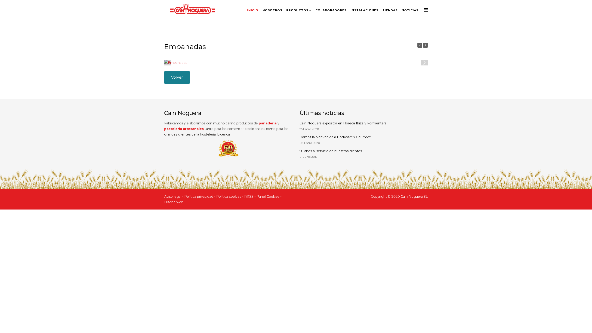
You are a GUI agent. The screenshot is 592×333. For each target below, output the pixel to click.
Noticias (410, 10)
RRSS (248, 196)
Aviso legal (172, 196)
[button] (424, 62)
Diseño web (173, 202)
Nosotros (272, 10)
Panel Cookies (267, 196)
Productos (297, 10)
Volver (177, 77)
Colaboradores (330, 10)
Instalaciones (364, 10)
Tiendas (390, 10)
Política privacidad (198, 196)
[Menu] (426, 10)
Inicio (252, 10)
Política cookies (228, 196)
